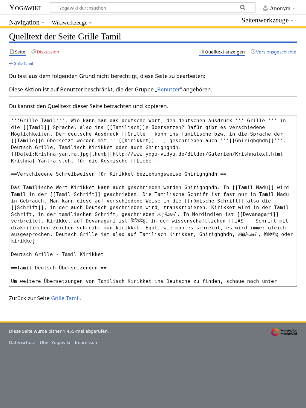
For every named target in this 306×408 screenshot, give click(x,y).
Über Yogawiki (55, 342)
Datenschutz (22, 342)
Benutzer (168, 89)
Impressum (87, 342)
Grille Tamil (23, 63)
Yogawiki (25, 7)
